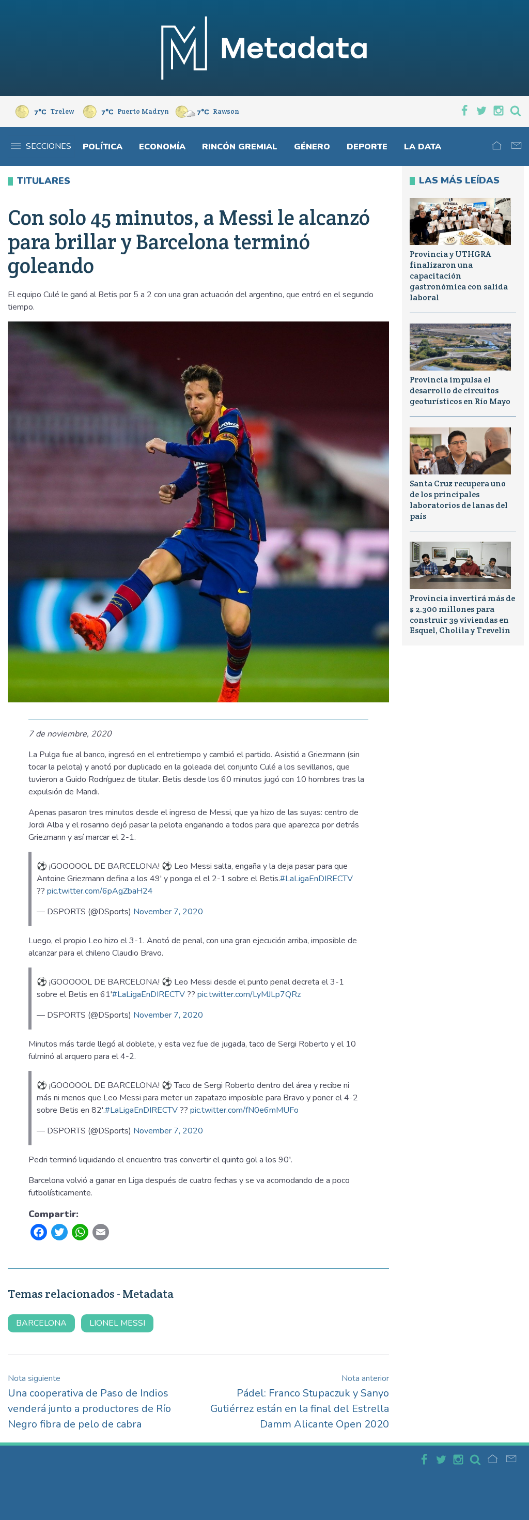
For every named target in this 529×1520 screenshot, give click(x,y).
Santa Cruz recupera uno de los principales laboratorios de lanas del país (459, 499)
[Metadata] (264, 48)
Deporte (367, 146)
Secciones (48, 146)
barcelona (41, 1323)
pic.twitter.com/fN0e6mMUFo (244, 1110)
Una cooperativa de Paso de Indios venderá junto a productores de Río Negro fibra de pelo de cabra (89, 1402)
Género (312, 146)
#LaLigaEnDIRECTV (316, 878)
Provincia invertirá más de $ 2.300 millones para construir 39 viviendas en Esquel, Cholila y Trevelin (462, 614)
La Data (422, 146)
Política (102, 146)
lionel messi (117, 1323)
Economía (162, 146)
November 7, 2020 (168, 911)
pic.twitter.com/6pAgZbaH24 (100, 891)
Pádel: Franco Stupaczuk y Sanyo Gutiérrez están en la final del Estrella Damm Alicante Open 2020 (299, 1402)
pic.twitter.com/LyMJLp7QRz (249, 994)
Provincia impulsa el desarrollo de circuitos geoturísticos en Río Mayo (460, 390)
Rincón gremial (239, 146)
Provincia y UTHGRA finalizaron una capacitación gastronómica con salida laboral (459, 275)
